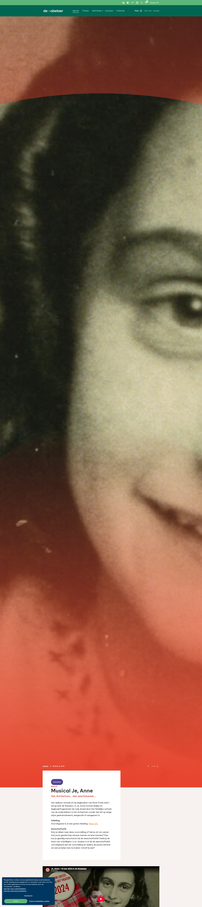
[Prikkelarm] (137, 2)
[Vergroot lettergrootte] (132, 2)
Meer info (93, 823)
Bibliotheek (96, 11)
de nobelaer (53, 11)
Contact (156, 11)
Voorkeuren (28, 896)
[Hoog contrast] (128, 2)
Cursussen (109, 11)
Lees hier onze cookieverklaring (15, 889)
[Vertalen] (123, 2)
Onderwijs (120, 11)
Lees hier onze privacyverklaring (15, 891)
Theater (85, 11)
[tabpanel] (101, 401)
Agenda (75, 11)
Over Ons (148, 11)
